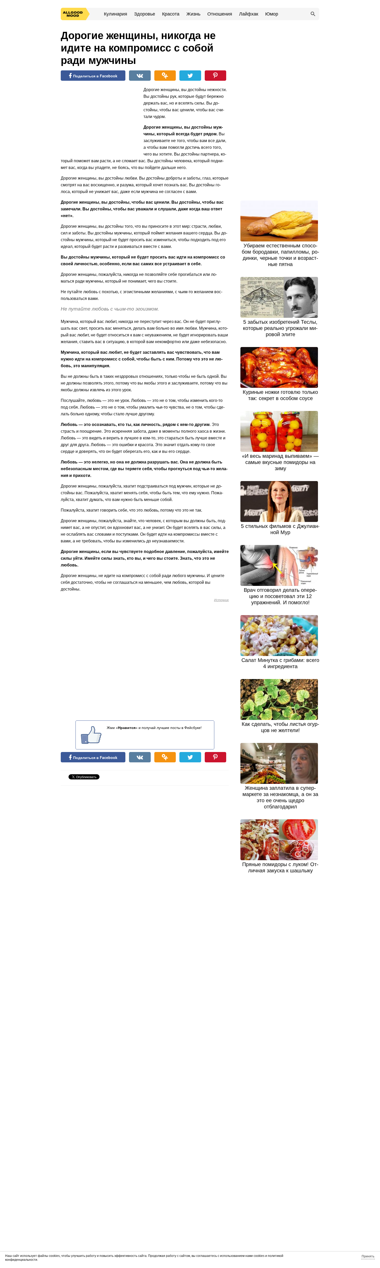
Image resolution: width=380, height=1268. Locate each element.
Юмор (271, 14)
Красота (170, 14)
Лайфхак (248, 14)
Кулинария (115, 14)
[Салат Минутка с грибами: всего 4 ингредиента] (280, 635)
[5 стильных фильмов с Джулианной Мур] (280, 501)
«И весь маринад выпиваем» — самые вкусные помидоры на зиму (280, 462)
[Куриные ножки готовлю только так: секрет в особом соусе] (280, 367)
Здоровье (144, 14)
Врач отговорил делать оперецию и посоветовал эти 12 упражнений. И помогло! (280, 596)
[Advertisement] (99, 120)
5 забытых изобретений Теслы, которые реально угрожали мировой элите (280, 328)
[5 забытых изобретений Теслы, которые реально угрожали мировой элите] (280, 297)
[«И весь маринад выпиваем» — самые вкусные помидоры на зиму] (280, 431)
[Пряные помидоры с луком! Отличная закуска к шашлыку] (280, 839)
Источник (221, 600)
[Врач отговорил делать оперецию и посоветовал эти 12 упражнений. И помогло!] (280, 565)
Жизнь (193, 14)
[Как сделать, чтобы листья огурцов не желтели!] (280, 699)
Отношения (219, 14)
